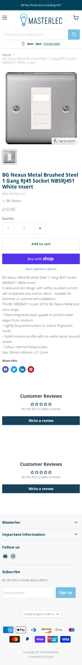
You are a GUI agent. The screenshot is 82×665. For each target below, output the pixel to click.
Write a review (41, 420)
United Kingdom (39, 614)
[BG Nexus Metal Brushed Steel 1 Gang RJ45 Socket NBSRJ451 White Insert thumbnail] (9, 157)
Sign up (65, 592)
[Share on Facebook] (5, 369)
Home (6, 55)
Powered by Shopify (41, 657)
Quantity (8, 218)
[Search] (74, 34)
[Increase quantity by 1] (40, 228)
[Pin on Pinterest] (31, 369)
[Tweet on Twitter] (14, 369)
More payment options (41, 269)
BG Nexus (14, 200)
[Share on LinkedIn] (22, 369)
